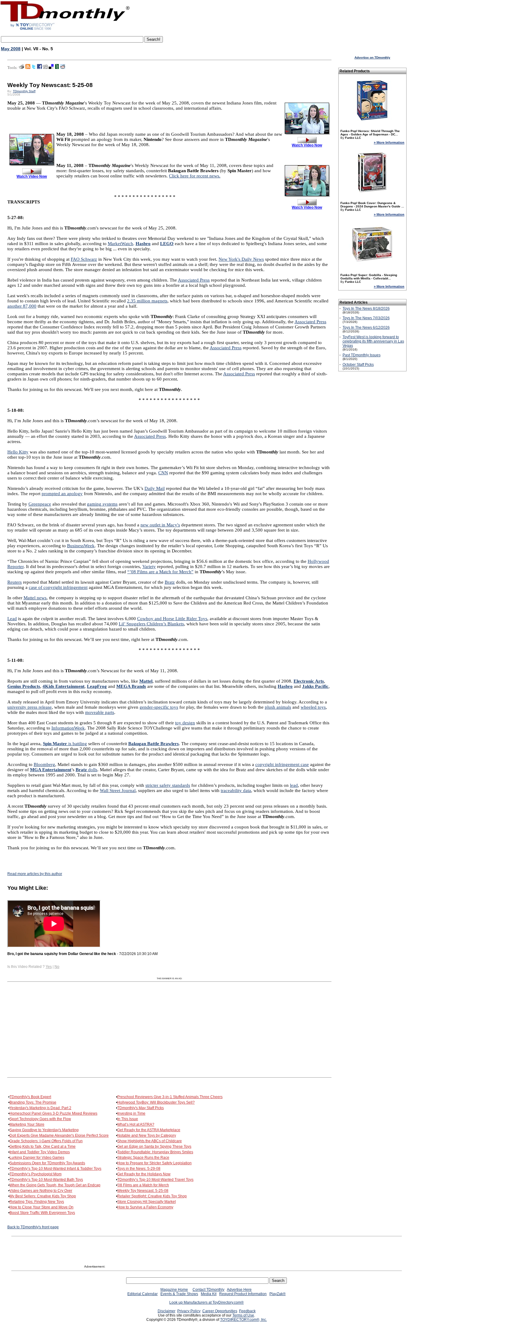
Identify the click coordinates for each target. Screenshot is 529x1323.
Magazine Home (174, 1289)
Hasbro (143, 243)
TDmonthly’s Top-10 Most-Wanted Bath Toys (46, 1179)
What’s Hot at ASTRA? (135, 1124)
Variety (149, 566)
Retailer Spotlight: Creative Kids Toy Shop (152, 1196)
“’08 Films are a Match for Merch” (160, 571)
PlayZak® (277, 1294)
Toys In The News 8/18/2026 (366, 308)
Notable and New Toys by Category (146, 1135)
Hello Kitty (17, 451)
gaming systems (102, 504)
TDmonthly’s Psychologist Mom (35, 1174)
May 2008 (11, 48)
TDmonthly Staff (24, 91)
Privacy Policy (189, 1311)
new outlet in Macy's (160, 524)
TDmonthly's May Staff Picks (140, 1108)
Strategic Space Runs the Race (143, 1157)
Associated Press (194, 280)
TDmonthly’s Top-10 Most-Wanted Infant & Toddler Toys (55, 1168)
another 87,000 (21, 306)
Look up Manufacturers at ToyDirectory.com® (206, 1302)
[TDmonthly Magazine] (65, 30)
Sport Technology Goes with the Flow (40, 1119)
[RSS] (27, 68)
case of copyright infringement (58, 587)
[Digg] (45, 68)
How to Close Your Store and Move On (41, 1207)
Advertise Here (239, 1289)
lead (294, 785)
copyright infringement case (282, 764)
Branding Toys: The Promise (32, 1102)
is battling (65, 743)
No (56, 967)
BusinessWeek (81, 545)
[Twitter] (33, 68)
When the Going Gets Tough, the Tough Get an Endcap (54, 1185)
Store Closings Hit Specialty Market (146, 1202)
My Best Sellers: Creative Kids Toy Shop (42, 1196)
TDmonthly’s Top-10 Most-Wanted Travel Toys (155, 1179)
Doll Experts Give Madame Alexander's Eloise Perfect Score (59, 1135)
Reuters (14, 582)
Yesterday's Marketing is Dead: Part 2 (40, 1108)
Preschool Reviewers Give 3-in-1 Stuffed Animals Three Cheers (170, 1097)
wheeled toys (313, 707)
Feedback (247, 1311)
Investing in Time (131, 1113)
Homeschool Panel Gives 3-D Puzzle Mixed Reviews (53, 1113)
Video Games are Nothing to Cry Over (40, 1190)
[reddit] (62, 68)
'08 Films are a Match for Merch (143, 1185)
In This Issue (127, 1119)
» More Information (389, 142)
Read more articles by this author (34, 874)
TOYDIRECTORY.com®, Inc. (243, 1319)
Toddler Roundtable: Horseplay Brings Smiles (155, 1152)
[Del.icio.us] (51, 68)
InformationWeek (68, 728)
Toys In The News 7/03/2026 (366, 318)
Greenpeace (39, 504)
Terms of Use (243, 1315)
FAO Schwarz (84, 259)
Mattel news (35, 597)
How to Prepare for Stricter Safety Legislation (154, 1163)
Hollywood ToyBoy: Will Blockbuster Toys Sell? (156, 1102)
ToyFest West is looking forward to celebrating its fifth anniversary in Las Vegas (373, 341)
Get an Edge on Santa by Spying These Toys (154, 1146)
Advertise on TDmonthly (372, 57)
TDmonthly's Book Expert (30, 1097)
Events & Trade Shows (179, 1294)
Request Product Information (243, 1294)
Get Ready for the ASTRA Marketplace (148, 1130)
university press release (29, 707)
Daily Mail (154, 488)
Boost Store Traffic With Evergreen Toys (42, 1213)
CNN (163, 472)
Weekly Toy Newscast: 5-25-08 (142, 1190)
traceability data (236, 790)
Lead (12, 618)
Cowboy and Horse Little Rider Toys (172, 618)
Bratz (170, 582)
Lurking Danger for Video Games (36, 1157)
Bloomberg (44, 764)
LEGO (167, 243)
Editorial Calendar (142, 1294)
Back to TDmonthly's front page (33, 1227)
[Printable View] (21, 68)
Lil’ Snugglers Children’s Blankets (151, 623)
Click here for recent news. (194, 175)
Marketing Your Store (26, 1124)
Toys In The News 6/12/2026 (366, 327)
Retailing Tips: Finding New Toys (36, 1202)
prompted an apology (62, 493)
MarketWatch (120, 243)
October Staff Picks (358, 364)
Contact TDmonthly (208, 1289)
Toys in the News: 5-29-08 (138, 1168)
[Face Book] (39, 68)
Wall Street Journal (118, 790)
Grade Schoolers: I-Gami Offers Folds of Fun (46, 1141)
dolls (86, 769)
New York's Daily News (241, 259)
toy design (185, 722)
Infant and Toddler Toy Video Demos (39, 1152)
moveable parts (99, 712)
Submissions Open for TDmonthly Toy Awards (47, 1163)
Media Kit (208, 1294)
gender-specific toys (159, 707)
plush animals (278, 707)
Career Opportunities (219, 1311)
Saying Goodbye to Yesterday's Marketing (44, 1130)
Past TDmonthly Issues (362, 355)
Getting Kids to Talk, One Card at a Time (42, 1146)
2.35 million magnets (147, 300)
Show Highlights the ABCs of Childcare (149, 1141)
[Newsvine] (56, 68)
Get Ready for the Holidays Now (144, 1174)
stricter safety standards (167, 785)
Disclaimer (166, 1311)
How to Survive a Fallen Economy (145, 1207)
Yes (49, 967)
